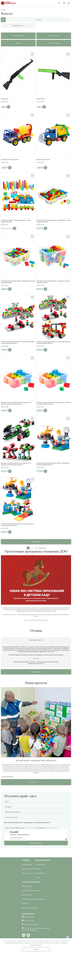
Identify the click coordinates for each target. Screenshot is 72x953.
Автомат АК (4, 99)
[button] (70, 731)
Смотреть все (34, 782)
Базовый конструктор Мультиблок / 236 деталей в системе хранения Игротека (18, 281)
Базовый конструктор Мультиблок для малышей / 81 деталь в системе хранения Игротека (54, 403)
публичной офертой (51, 828)
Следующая (42, 548)
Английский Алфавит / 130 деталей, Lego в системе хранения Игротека (15, 221)
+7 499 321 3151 (29, 921)
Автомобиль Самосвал (43, 159)
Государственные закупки (31, 890)
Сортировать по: (18, 25)
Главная (3, 9)
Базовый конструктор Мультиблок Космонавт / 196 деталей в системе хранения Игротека (16, 463)
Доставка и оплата (28, 869)
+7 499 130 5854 (29, 917)
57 (36, 548)
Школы (38, 869)
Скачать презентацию (38, 620)
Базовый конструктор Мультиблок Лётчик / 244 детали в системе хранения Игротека (17, 524)
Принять (36, 949)
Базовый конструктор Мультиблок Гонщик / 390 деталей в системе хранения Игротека (18, 342)
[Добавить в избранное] (32, 54)
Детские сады (40, 864)
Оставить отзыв (36, 672)
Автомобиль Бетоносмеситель (10, 159)
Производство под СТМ (30, 908)
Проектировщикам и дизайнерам (33, 899)
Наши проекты (41, 873)
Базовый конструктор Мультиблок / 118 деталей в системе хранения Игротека (53, 221)
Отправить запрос (36, 843)
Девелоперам (26, 895)
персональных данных (31, 828)
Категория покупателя (11, 817)
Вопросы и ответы (28, 873)
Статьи (38, 877)
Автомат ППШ (41, 99)
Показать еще (36, 541)
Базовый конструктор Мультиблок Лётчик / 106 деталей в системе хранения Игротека (53, 463)
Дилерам (25, 903)
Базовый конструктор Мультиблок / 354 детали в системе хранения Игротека (53, 281)
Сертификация (27, 864)
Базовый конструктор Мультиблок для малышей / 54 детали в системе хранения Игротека (16, 403)
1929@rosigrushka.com (31, 924)
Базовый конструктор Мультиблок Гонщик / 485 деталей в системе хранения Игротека (53, 342)
